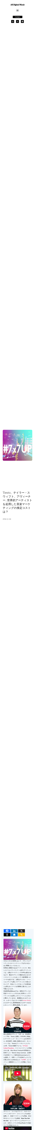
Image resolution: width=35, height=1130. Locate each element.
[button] (17, 10)
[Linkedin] (22, 21)
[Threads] (7, 934)
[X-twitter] (17, 21)
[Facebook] (7, 931)
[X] (21, 931)
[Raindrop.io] (14, 934)
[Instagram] (12, 21)
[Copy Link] (21, 934)
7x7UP (23, 1059)
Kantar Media (27, 1000)
